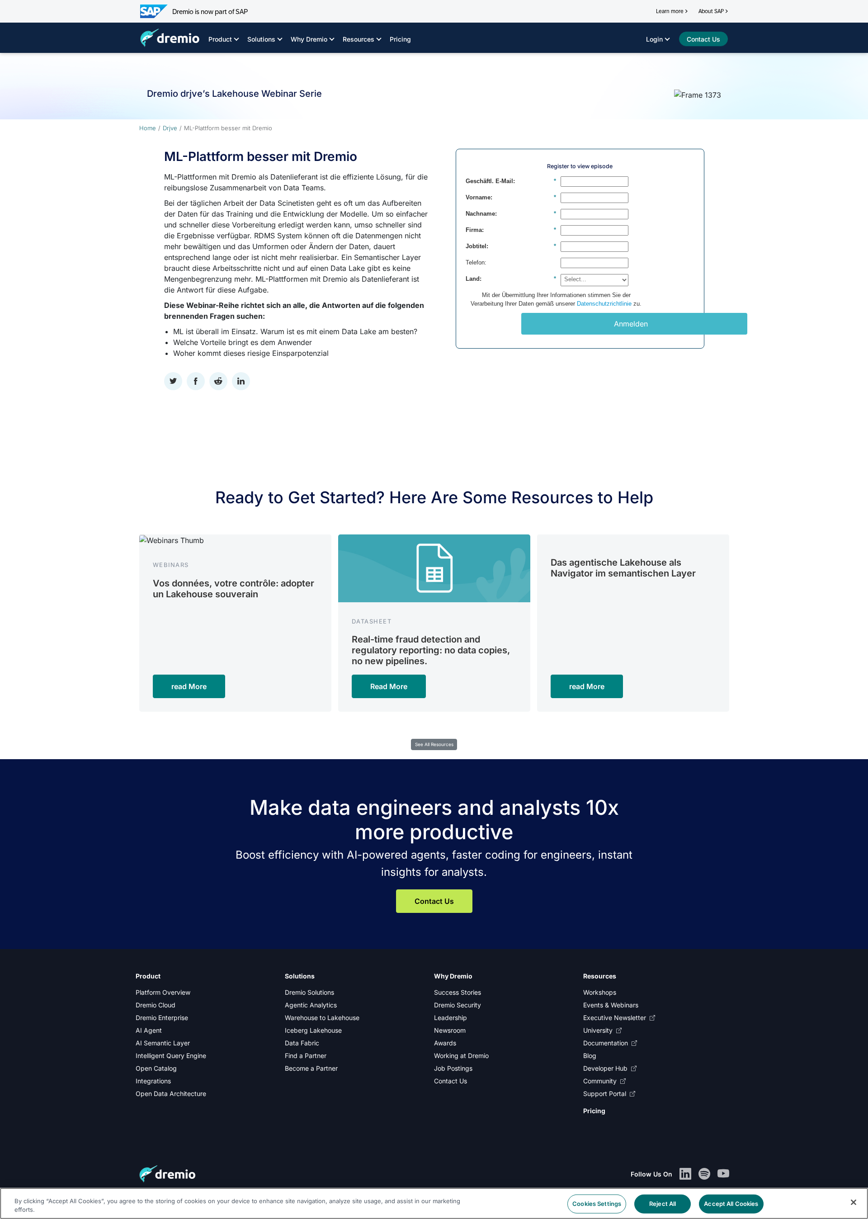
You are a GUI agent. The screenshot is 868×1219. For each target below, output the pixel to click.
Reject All (662, 1203)
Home (147, 128)
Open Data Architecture (171, 1093)
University (598, 1030)
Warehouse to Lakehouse (322, 1017)
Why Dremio (309, 39)
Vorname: (511, 197)
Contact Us (434, 901)
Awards (445, 1043)
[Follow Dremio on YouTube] (723, 1174)
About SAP (711, 11)
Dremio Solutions (309, 992)
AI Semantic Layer (163, 1043)
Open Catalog (156, 1068)
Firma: (511, 230)
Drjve (170, 128)
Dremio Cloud (155, 1005)
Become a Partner (311, 1068)
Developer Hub (605, 1068)
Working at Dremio (461, 1055)
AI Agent (149, 1030)
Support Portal (604, 1093)
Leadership (450, 1017)
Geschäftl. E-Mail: (511, 181)
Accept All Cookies (731, 1203)
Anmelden (631, 323)
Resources (358, 39)
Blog (589, 1055)
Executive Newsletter (614, 1017)
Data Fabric (302, 1043)
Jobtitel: (511, 246)
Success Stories (457, 992)
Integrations (153, 1081)
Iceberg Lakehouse (313, 1030)
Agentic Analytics (311, 1005)
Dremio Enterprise (162, 1017)
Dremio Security (457, 1005)
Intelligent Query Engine (171, 1055)
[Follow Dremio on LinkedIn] (685, 1174)
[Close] (853, 1202)
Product (220, 39)
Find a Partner (305, 1055)
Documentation (605, 1043)
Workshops (599, 992)
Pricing (400, 39)
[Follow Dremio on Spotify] (704, 1174)
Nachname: (511, 213)
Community (600, 1081)
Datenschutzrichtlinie (604, 303)
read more (189, 686)
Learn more (670, 11)
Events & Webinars (610, 1005)
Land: (511, 278)
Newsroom (450, 1030)
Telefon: (476, 262)
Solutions (261, 39)
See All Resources (434, 744)
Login (654, 39)
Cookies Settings (596, 1203)
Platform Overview (163, 992)
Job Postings (453, 1068)
